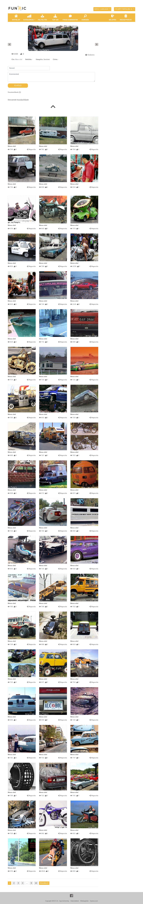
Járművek (46, 59)
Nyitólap (16, 20)
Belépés (112, 20)
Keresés (85, 20)
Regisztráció (126, 20)
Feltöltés (42, 20)
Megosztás (32, 149)
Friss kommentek (70, 20)
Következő (44, 883)
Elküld (17, 85)
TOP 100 (55, 20)
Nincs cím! (12, 146)
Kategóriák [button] (28, 20)
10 (36, 883)
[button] (102, 9)
